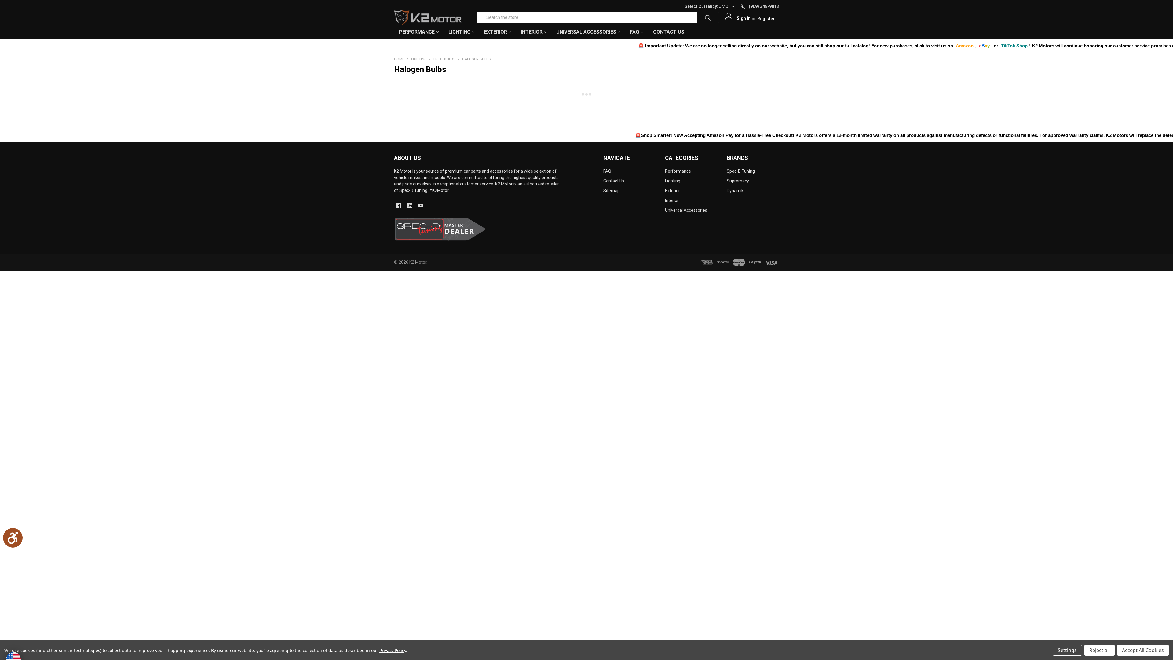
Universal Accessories (686, 210)
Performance (678, 171)
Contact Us (668, 32)
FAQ (634, 32)
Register (766, 18)
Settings (1067, 650)
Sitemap (611, 190)
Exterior (672, 190)
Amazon (910, 45)
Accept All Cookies (1143, 650)
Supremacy (738, 180)
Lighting (672, 180)
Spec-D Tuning (741, 171)
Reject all (1099, 650)
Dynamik (735, 190)
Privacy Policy (392, 650)
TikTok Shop (960, 45)
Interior (672, 200)
